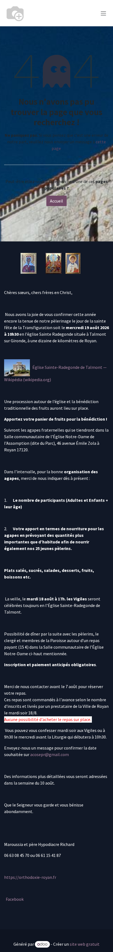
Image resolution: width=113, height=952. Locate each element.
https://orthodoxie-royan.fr (30, 877)
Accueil (56, 201)
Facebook (15, 899)
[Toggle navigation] (103, 13)
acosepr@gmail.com (49, 754)
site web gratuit (85, 944)
